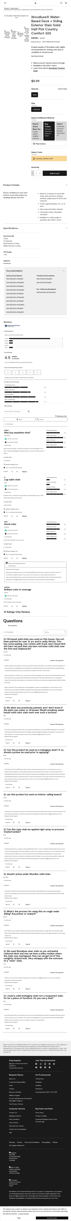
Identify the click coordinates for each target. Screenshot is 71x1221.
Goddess (6, 527)
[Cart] (66, 3)
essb (4, 715)
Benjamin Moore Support (11, 694)
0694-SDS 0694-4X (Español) (15, 304)
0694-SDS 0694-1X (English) (14, 278)
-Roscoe (5, 651)
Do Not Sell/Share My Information (20, 1098)
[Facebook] (36, 1064)
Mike (4, 1001)
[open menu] (5, 3)
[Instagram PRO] (45, 1064)
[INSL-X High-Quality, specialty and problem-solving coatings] (18, 1170)
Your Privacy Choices (16, 1104)
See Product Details (37, 56)
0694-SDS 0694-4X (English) (15, 301)
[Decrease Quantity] (32, 173)
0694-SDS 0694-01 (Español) (15, 312)
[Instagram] (40, 1064)
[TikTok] (49, 1067)
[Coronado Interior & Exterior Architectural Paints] (18, 1182)
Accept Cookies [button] (52, 1218)
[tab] (7, 34)
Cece (4, 963)
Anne (4, 834)
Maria (5, 482)
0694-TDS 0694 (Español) (44, 278)
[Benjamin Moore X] (36, 1067)
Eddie (4, 755)
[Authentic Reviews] (13, 326)
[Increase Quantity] (39, 173)
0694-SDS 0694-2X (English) (14, 286)
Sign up (11, 1063)
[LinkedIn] (45, 1067)
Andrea (5, 916)
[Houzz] (40, 1067)
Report (24, 471)
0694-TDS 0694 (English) (44, 282)
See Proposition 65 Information (46, 292)
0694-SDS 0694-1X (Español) (15, 282)
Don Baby (5, 877)
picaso (5, 797)
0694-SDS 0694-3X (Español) (15, 297)
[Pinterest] (54, 1064)
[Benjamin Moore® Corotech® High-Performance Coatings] (18, 1156)
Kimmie (6, 592)
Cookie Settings (23, 1214)
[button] (61, 3)
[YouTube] (49, 1064)
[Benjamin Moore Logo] (35, 3)
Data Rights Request (16, 1101)
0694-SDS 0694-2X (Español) (15, 290)
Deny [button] (19, 1218)
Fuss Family (7, 435)
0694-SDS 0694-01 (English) (14, 308)
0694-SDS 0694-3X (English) (14, 293)
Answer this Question (57, 660)
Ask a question (12, 625)
